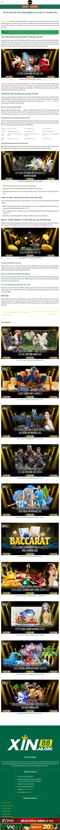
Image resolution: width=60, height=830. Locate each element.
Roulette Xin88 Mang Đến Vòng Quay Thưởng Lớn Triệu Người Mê (30, 595)
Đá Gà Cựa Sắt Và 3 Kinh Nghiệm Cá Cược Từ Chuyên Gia (30, 438)
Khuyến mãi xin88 (8, 816)
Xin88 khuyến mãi (49, 101)
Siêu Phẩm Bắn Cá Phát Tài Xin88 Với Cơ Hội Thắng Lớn (30, 713)
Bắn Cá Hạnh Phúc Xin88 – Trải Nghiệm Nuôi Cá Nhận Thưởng (30, 674)
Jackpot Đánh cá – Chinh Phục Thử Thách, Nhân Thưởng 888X (30, 635)
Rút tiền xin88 (6, 811)
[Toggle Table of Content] (55, 32)
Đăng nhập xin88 (7, 805)
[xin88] (30, 2)
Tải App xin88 (6, 814)
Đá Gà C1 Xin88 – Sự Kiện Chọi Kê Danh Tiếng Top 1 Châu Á (30, 399)
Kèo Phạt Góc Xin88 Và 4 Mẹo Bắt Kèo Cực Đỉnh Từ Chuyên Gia (30, 517)
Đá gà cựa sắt (5, 21)
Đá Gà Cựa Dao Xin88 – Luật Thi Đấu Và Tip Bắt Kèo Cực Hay (30, 360)
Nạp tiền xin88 (7, 808)
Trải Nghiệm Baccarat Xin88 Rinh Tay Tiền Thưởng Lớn (30, 556)
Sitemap (30, 792)
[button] (2, 2)
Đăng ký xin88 (7, 803)
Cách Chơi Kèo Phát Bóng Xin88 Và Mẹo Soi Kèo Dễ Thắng (30, 478)
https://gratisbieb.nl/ (28, 789)
